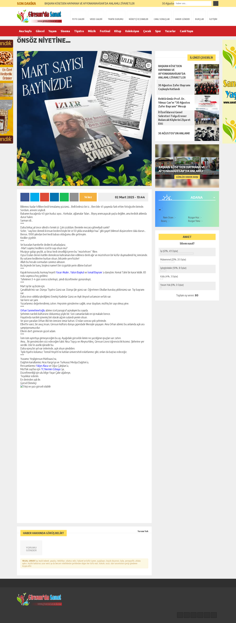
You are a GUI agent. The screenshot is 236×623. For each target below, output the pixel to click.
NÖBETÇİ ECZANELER (138, 19)
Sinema (65, 31)
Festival (105, 31)
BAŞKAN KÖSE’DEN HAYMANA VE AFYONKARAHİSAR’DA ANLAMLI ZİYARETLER (90, 3)
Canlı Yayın (186, 31)
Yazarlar (170, 31)
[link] (62, 272)
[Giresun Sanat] (39, 16)
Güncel (40, 31)
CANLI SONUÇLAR (162, 19)
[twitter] (193, 615)
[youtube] (214, 615)
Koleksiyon (132, 31)
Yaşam (52, 31)
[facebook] (180, 615)
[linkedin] (207, 615)
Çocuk (147, 31)
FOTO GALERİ (78, 19)
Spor (158, 31)
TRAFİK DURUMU (115, 19)
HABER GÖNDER (182, 19)
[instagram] (187, 615)
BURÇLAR (199, 19)
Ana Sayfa (25, 31)
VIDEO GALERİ (96, 19)
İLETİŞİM (213, 19)
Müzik (92, 31)
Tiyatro (79, 31)
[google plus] (200, 615)
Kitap (117, 31)
